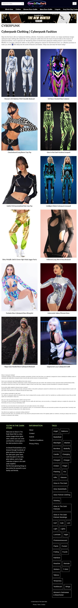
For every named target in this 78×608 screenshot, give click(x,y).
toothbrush (57, 587)
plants (55, 546)
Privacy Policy (34, 443)
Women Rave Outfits (30, 9)
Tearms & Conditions (36, 440)
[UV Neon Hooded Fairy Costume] (58, 72)
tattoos (56, 575)
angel (55, 431)
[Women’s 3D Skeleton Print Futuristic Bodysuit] (19, 72)
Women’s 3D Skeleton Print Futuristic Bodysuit (19, 99)
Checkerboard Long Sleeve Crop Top (19, 152)
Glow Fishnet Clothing (61, 495)
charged (56, 460)
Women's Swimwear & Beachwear (61, 593)
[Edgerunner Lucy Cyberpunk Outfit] (58, 340)
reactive (56, 563)
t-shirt (65, 569)
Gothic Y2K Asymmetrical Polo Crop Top (19, 206)
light (55, 529)
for (64, 472)
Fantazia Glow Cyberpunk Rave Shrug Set (19, 313)
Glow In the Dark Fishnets (60, 507)
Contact (31, 433)
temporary (57, 581)
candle (56, 454)
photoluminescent (60, 540)
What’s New (9, 9)
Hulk (62, 523)
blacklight (57, 443)
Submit (31, 437)
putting (56, 552)
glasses (63, 477)
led (68, 523)
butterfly (67, 448)
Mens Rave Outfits (46, 9)
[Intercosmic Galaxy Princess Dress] (58, 287)
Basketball (57, 437)
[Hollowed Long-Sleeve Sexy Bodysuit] (58, 233)
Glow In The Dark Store (41, 601)
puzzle (64, 552)
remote (67, 563)
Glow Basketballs (60, 489)
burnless (56, 448)
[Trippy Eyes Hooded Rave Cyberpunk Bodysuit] (19, 340)
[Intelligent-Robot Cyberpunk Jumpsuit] (58, 179)
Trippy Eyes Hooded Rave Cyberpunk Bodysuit (19, 367)
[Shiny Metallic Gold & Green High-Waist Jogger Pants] (19, 233)
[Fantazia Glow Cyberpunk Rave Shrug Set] (19, 287)
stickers (56, 569)
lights (63, 529)
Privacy (35, 604)
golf (55, 523)
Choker (56, 466)
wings (67, 587)
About (31, 430)
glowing (56, 501)
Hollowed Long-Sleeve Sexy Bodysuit (58, 259)
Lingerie (57, 9)
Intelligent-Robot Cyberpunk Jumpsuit (58, 206)
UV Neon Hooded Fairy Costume (58, 99)
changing (66, 454)
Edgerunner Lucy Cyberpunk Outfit (58, 367)
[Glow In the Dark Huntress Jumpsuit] (58, 126)
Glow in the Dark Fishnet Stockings (60, 516)
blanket (67, 443)
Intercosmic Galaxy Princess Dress (58, 313)
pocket (64, 546)
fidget (64, 466)
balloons (64, 431)
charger (67, 460)
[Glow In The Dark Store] (36, 3)
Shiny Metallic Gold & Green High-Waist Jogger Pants (19, 259)
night (66, 535)
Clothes (18, 9)
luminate (56, 535)
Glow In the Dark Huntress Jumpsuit (58, 152)
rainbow (56, 558)
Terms (39, 604)
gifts (55, 477)
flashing (56, 472)
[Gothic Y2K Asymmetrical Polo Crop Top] (19, 179)
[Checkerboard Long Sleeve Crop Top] (19, 126)
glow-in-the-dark (60, 483)
